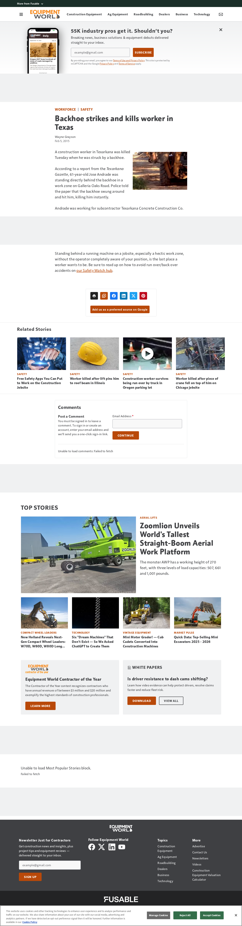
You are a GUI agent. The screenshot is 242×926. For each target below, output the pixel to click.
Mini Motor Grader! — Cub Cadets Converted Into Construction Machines (143, 641)
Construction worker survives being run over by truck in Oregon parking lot (145, 383)
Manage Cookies (158, 915)
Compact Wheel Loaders (39, 632)
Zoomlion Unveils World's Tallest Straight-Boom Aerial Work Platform (176, 538)
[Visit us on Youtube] (121, 846)
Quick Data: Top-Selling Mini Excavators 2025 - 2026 (196, 639)
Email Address (123, 416)
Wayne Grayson (65, 137)
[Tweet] (133, 296)
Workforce (65, 109)
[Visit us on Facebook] (91, 846)
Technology (81, 632)
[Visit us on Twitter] (101, 846)
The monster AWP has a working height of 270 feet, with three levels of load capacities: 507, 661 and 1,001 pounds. (180, 567)
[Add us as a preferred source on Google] (104, 296)
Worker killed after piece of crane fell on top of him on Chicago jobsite (197, 383)
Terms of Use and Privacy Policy (129, 60)
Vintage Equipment (137, 632)
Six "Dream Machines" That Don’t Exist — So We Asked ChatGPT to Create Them (92, 641)
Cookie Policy (29, 922)
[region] (121, 915)
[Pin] (143, 296)
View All (171, 701)
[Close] (236, 915)
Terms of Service (127, 63)
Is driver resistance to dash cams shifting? (167, 678)
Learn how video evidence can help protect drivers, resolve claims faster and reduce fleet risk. (170, 687)
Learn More (40, 706)
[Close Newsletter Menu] (220, 29)
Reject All (185, 915)
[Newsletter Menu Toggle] (221, 14)
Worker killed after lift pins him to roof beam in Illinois (94, 381)
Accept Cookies (211, 915)
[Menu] (21, 14)
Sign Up (30, 877)
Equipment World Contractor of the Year (63, 679)
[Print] (94, 296)
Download (142, 701)
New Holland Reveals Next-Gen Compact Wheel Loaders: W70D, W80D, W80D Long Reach (43, 642)
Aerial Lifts (148, 517)
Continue (126, 435)
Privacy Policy (107, 63)
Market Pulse (184, 632)
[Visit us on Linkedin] (112, 846)
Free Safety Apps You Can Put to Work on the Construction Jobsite (39, 383)
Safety (87, 109)
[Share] (114, 296)
